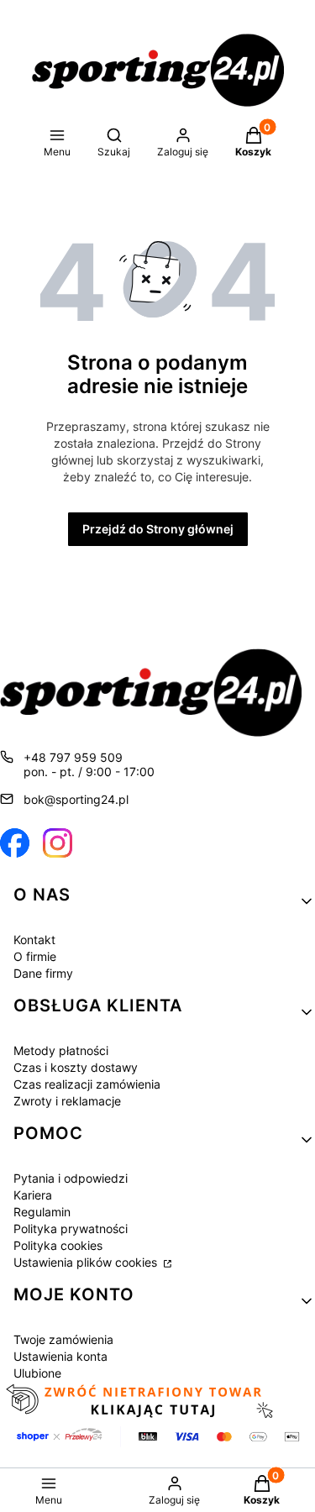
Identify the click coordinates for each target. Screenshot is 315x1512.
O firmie (34, 956)
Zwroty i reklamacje (67, 1101)
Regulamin (42, 1212)
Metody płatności (60, 1050)
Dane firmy (43, 973)
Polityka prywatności (70, 1228)
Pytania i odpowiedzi (70, 1178)
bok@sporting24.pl (76, 799)
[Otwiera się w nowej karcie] (14, 843)
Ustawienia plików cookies (86, 1262)
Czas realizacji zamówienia (86, 1084)
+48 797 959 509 (73, 757)
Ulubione (37, 1373)
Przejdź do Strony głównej (158, 529)
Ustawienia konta (60, 1356)
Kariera (32, 1195)
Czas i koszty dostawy (75, 1067)
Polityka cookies (57, 1245)
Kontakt (34, 939)
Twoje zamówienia (63, 1339)
